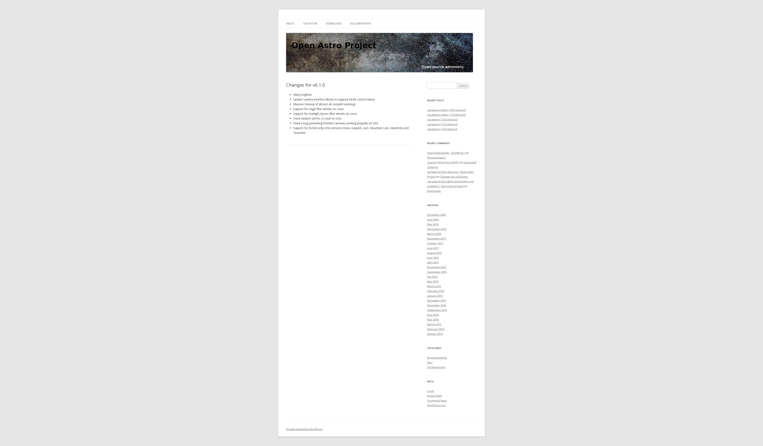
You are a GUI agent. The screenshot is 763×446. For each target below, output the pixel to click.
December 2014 (436, 300)
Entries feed (434, 396)
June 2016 (433, 257)
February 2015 (435, 291)
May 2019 (433, 224)
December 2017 (436, 238)
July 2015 (432, 276)
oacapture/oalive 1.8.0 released (446, 110)
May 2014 (433, 319)
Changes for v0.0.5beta (454, 176)
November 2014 (436, 305)
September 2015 (437, 272)
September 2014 (437, 310)
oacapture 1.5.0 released (442, 124)
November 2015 (436, 267)
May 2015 (433, 281)
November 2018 (436, 229)
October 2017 (435, 243)
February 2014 (435, 329)
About (290, 23)
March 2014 (434, 324)
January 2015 (435, 296)
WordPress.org (436, 405)
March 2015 (434, 286)
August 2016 (434, 253)
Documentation (360, 23)
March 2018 (434, 234)
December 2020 (436, 215)
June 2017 (433, 248)
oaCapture (310, 23)
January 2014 (435, 334)
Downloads (333, 23)
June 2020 (433, 219)
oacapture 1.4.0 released (442, 129)
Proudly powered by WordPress (304, 429)
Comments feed (436, 400)
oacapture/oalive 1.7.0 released (446, 115)
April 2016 (433, 262)
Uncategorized (436, 367)
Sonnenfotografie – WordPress (446, 153)
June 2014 (433, 315)
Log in (430, 391)
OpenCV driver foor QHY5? (443, 162)
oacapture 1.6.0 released (442, 119)
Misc (430, 362)
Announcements (437, 357)
